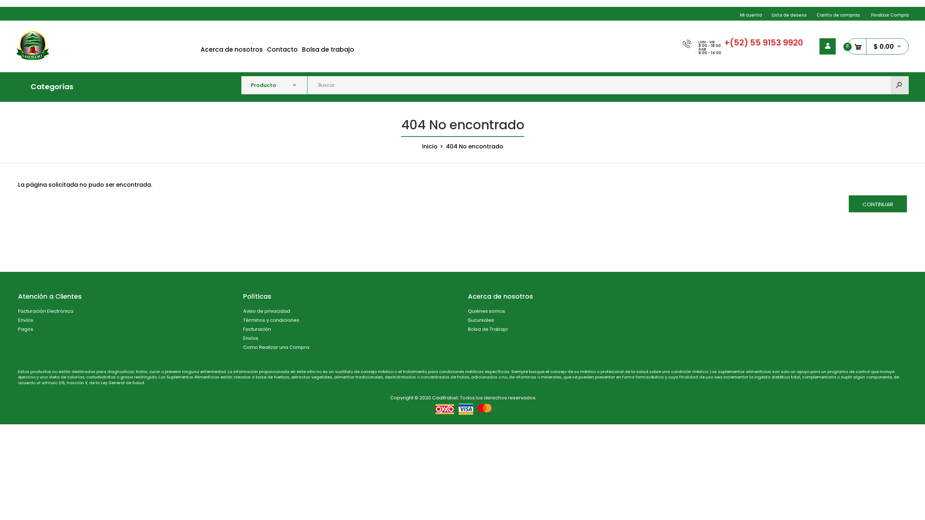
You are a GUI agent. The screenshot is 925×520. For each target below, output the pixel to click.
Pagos (25, 329)
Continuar (877, 204)
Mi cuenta (751, 15)
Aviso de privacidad (266, 311)
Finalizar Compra (890, 15)
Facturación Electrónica (45, 311)
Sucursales (481, 320)
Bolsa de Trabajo (488, 329)
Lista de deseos (789, 15)
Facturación (257, 329)
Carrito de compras (838, 15)
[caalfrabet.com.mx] (32, 58)
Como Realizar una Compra (276, 347)
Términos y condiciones (271, 320)
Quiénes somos (486, 311)
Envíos (25, 320)
